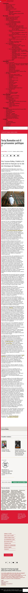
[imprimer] (18, 155)
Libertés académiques (12, 499)
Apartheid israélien (6, 491)
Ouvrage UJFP (5, 502)
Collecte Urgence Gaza (9, 537)
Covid (18, 494)
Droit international (5, 496)
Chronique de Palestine (12, 417)
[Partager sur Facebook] (7, 155)
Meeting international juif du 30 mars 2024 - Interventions (11, 500)
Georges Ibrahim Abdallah (14, 497)
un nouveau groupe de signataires (15, 230)
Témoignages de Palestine (15, 507)
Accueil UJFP (4, 132)
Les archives (8, 555)
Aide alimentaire (14, 490)
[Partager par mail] (14, 155)
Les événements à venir (9, 539)
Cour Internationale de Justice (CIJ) (16, 493)
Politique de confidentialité (10, 545)
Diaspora (23, 494)
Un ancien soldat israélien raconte (9, 508)
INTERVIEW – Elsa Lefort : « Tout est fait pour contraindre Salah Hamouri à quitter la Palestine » (22, 516)
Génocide (23, 497)
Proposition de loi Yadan (13, 503)
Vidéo (19, 508)
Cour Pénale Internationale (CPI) (9, 494)
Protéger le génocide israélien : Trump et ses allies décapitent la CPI (7, 472)
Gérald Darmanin (9, 341)
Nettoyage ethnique (15, 501)
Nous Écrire (3, 584)
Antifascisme (22, 490)
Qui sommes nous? (8, 541)
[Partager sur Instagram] (10, 155)
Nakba (8, 501)
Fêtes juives (21, 496)
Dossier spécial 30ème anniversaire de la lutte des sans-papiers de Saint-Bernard (20, 452)
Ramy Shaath (8, 504)
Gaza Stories (4, 497)
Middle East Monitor (13, 416)
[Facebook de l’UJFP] (6, 563)
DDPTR (11, 307)
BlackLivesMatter (5, 492)
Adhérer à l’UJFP (8, 533)
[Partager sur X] (3, 155)
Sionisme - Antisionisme (11, 505)
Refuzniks (14, 504)
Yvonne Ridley (4, 151)
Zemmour (23, 508)
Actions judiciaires (6, 490)
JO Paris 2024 (12, 498)
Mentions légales (7, 547)
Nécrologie (23, 501)
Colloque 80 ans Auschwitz (16, 492)
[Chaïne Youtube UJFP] (13, 563)
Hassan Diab (4, 498)
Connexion (6, 549)
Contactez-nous (7, 543)
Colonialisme (4, 493)
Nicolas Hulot (9, 343)
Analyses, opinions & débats (12, 132)
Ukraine (24, 507)
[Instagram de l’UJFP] (17, 563)
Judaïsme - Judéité (20, 498)
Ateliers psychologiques (16, 491)
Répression (20, 504)
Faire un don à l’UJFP (9, 535)
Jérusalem (4, 499)
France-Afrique (14, 496)
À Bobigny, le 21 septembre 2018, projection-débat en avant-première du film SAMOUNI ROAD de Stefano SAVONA (5, 517)
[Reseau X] (9, 563)
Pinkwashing (12, 502)
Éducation (4, 509)
